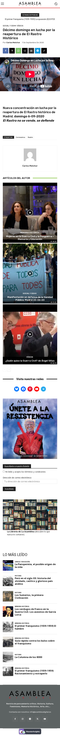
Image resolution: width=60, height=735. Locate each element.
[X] (12, 51)
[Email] (25, 51)
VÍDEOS (20, 26)
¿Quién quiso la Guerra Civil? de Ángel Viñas (30, 360)
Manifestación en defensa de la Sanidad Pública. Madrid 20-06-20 (30, 298)
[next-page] (9, 369)
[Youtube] (45, 719)
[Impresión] (31, 51)
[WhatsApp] (18, 51)
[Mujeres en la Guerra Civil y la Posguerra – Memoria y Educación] (30, 213)
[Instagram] (22, 719)
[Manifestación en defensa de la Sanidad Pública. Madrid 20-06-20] (30, 273)
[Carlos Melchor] (30, 154)
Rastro (30, 137)
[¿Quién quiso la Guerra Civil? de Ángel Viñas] (30, 334)
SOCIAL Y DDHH (9, 26)
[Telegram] (37, 51)
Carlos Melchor (13, 42)
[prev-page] (4, 369)
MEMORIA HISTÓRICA (29, 233)
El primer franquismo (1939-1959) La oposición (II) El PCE (30, 19)
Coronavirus (20, 137)
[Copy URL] (44, 51)
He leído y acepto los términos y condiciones (25, 471)
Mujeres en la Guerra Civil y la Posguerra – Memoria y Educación (30, 238)
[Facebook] (5, 51)
